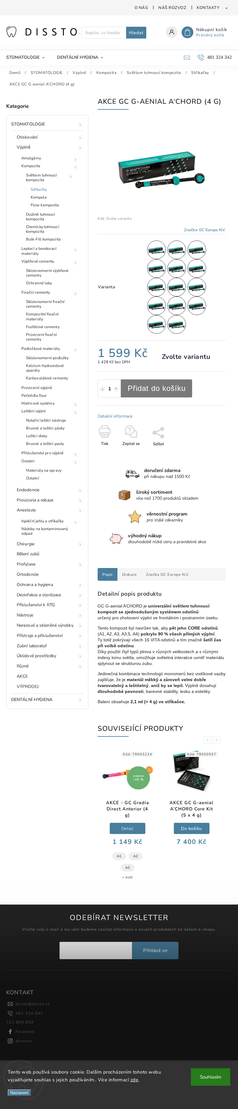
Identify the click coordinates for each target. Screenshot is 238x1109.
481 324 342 (29, 1013)
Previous (208, 740)
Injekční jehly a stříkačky (42, 521)
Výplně (24, 147)
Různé (23, 666)
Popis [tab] (107, 574)
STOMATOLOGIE (28, 124)
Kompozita (30, 165)
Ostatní (27, 461)
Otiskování (27, 137)
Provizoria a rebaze (35, 500)
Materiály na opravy (43, 470)
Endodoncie (28, 490)
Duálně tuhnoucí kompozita (40, 217)
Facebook (25, 1031)
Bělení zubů (28, 554)
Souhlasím (210, 1077)
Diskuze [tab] (129, 574)
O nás (141, 8)
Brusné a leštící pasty (45, 443)
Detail (127, 829)
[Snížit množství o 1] (102, 389)
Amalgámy (31, 158)
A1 (119, 856)
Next (217, 740)
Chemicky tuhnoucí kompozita (42, 229)
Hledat (136, 32)
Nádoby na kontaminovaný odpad (44, 531)
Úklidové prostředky (36, 656)
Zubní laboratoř (32, 646)
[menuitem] (28, 57)
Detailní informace (115, 416)
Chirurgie (25, 544)
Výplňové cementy (37, 261)
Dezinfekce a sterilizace (39, 595)
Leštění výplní (33, 411)
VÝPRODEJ (28, 687)
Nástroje (25, 615)
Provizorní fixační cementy (41, 337)
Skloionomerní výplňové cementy (47, 273)
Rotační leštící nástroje (46, 420)
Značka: (205, 229)
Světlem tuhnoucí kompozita (41, 177)
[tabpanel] (127, 817)
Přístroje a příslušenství (40, 636)
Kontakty (208, 8)
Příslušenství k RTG (36, 605)
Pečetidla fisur (34, 395)
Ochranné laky (39, 283)
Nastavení (19, 1092)
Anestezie (26, 510)
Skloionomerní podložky (47, 357)
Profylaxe (26, 564)
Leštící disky (36, 435)
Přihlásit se (155, 950)
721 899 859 (20, 1022)
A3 (127, 867)
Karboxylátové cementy (47, 378)
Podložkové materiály (40, 348)
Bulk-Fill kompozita (43, 239)
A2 (135, 856)
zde (134, 1080)
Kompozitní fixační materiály (42, 316)
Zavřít (206, 455)
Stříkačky (39, 189)
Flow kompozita (45, 205)
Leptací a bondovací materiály (38, 251)
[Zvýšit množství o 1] (116, 389)
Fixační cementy (35, 292)
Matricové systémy (38, 403)
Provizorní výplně (36, 387)
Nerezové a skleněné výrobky (45, 625)
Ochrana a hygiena (35, 585)
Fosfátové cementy (43, 326)
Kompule (39, 197)
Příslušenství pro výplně (42, 453)
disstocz (23, 1040)
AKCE (22, 676)
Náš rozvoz (172, 8)
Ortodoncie (27, 574)
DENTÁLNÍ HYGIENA (32, 700)
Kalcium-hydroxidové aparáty (45, 368)
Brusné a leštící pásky (45, 428)
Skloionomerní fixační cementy (45, 304)
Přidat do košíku (157, 388)
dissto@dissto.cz (32, 1003)
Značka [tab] (167, 574)
